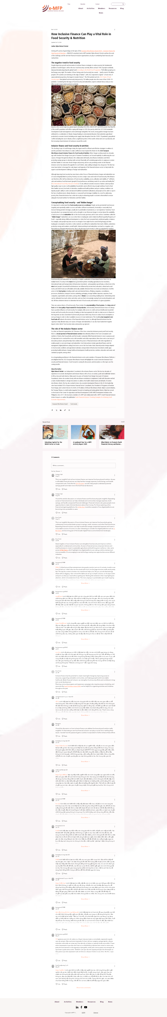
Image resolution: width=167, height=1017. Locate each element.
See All (122, 422)
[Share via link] (65, 410)
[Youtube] (85, 1007)
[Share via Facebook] (52, 410)
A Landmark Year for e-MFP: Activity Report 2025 (82, 443)
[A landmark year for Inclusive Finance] (83, 432)
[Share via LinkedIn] (60, 410)
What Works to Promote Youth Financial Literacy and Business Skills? (111, 443)
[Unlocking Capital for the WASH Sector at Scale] (55, 432)
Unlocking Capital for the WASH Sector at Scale (53, 443)
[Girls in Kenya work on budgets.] (111, 432)
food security (74, 404)
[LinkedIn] (77, 1007)
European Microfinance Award (60, 404)
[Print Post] (69, 410)
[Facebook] (81, 1007)
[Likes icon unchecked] (56, 489)
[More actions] (115, 29)
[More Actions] (115, 475)
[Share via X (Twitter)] (56, 410)
